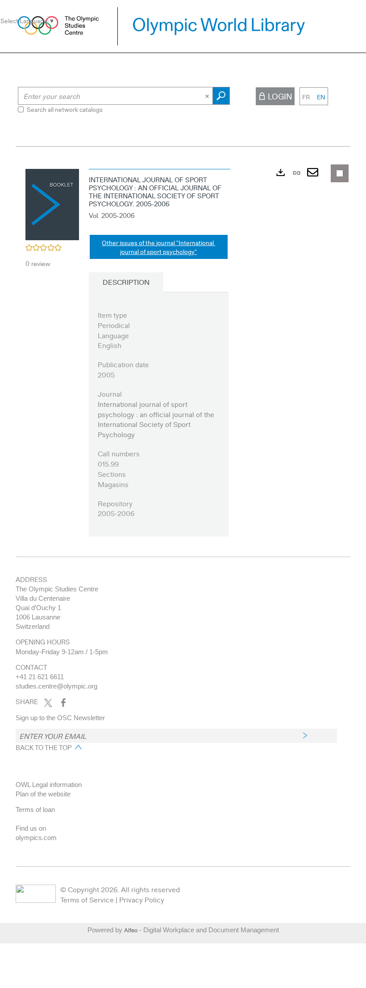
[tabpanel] (183, 358)
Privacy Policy (141, 899)
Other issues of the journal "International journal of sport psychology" (158, 247)
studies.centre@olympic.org (56, 686)
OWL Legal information (49, 784)
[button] (52, 203)
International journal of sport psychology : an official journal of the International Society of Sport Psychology (156, 419)
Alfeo (130, 930)
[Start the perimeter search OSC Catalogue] (221, 96)
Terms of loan (35, 809)
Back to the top (43, 747)
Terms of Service (87, 899)
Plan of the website (43, 794)
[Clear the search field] (208, 96)
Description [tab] (126, 282)
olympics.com (36, 837)
